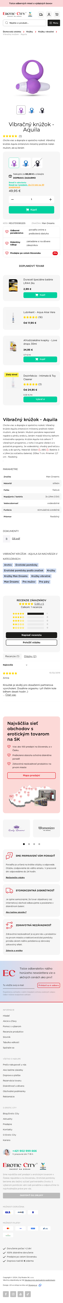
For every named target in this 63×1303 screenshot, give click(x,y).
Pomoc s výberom (12, 1027)
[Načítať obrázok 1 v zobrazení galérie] (20, 110)
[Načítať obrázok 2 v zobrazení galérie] (31, 110)
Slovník (6, 1037)
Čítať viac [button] (10, 695)
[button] (10, 136)
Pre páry (44, 582)
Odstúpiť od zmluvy (31, 1195)
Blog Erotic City (11, 1114)
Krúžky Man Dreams (16, 576)
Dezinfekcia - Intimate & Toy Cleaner (39, 378)
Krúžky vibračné (46, 32)
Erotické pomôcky (26, 565)
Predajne (7, 1124)
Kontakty (7, 1130)
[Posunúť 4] (39, 844)
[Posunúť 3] (34, 844)
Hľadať (6, 1016)
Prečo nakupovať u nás (14, 1065)
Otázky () (30, 656)
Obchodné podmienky (14, 1091)
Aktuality (7, 1119)
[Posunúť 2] (29, 844)
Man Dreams (11, 582)
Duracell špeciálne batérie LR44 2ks (38, 281)
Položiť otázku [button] (31, 642)
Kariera (6, 1140)
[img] (10, 673)
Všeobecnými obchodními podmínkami (40, 1280)
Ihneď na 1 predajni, (26, 186)
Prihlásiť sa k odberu (49, 985)
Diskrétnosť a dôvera (13, 1086)
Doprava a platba (11, 1075)
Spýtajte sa (8, 1048)
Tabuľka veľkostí (11, 1042)
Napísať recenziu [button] (32, 635)
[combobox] (24, 23)
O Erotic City (9, 1135)
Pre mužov (29, 582)
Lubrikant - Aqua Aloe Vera (39, 312)
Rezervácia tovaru (12, 1081)
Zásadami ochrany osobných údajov (41, 992)
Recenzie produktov (13, 1032)
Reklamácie (9, 1097)
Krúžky (29, 32)
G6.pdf (16, 539)
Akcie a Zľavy (10, 1021)
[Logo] (17, 14)
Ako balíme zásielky (13, 1070)
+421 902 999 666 (24, 1151)
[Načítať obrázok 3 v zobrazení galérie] (42, 110)
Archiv (8, 565)
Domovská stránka (12, 32)
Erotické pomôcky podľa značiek (23, 570)
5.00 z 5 (39, 604)
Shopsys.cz (32, 1285)
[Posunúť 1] (24, 844)
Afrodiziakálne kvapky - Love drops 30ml (40, 342)
